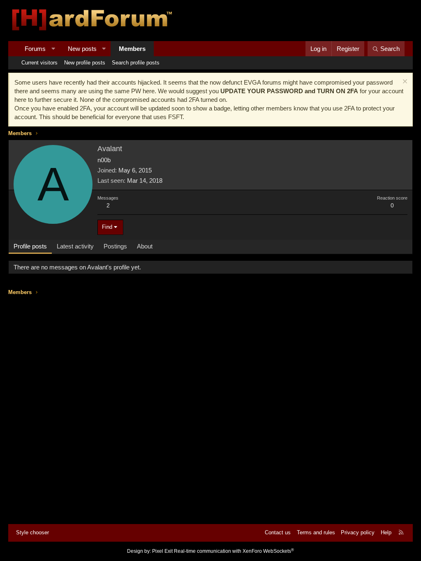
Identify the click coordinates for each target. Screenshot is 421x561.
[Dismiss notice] (403, 82)
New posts (82, 48)
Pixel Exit (162, 551)
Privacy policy (358, 532)
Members (132, 48)
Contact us (278, 532)
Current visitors (39, 63)
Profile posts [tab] (30, 246)
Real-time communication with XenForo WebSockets (234, 551)
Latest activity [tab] (75, 246)
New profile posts (84, 63)
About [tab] (145, 246)
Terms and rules (316, 532)
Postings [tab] (115, 246)
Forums (35, 48)
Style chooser (32, 532)
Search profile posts (136, 63)
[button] (53, 48)
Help (386, 532)
